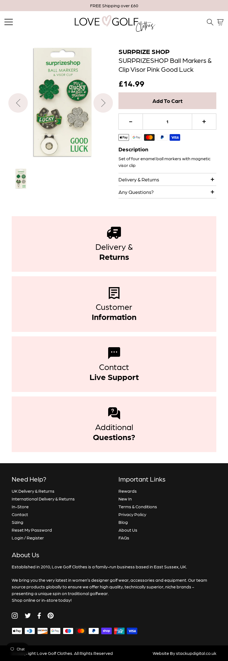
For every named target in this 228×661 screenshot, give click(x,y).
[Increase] (204, 122)
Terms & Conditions (137, 506)
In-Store (20, 506)
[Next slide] (103, 103)
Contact (20, 514)
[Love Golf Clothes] (114, 22)
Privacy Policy (132, 514)
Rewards (127, 491)
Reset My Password (32, 529)
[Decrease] (130, 122)
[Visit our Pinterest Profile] (51, 615)
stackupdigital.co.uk (196, 653)
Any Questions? (136, 192)
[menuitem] (20, 179)
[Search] (210, 22)
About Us (127, 529)
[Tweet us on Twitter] (27, 615)
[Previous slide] (18, 103)
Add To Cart (167, 100)
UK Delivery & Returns (33, 491)
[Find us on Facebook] (39, 616)
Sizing (17, 522)
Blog (123, 522)
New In (125, 498)
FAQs (123, 537)
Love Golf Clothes (54, 653)
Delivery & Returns (138, 179)
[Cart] (220, 22)
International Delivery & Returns (43, 498)
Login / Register (28, 537)
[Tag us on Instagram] (15, 616)
